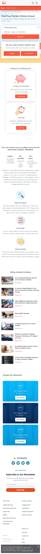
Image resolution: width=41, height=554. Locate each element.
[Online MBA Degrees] (8, 315)
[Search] (33, 2)
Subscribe (20, 490)
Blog (23, 542)
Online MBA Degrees (22, 313)
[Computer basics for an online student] (8, 326)
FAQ (23, 539)
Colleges (12, 53)
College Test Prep (8, 505)
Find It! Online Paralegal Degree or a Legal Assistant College (26, 358)
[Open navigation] (37, 2)
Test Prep (21, 128)
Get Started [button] (20, 398)
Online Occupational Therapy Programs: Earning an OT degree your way (26, 336)
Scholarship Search (27, 511)
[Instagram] (28, 463)
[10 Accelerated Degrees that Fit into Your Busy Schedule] (8, 280)
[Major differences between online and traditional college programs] (8, 303)
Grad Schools (29, 53)
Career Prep (6, 511)
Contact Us (25, 536)
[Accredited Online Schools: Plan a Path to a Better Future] (8, 349)
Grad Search (25, 508)
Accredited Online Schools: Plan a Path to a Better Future (26, 347)
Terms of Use (6, 541)
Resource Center (27, 515)
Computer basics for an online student (25, 325)
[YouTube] (23, 463)
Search (20, 36)
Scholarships (21, 96)
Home (2, 8)
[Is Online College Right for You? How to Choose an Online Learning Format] (8, 292)
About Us (24, 532)
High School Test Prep (9, 518)
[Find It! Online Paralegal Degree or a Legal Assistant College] (8, 360)
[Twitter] (13, 463)
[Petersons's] (4, 3)
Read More (18, 283)
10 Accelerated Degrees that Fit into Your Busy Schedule (26, 279)
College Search (26, 505)
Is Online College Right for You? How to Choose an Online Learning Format (27, 290)
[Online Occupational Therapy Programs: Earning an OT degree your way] (8, 337)
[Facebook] (18, 463)
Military (5, 515)
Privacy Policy (7, 539)
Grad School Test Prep (9, 508)
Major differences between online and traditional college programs (26, 302)
